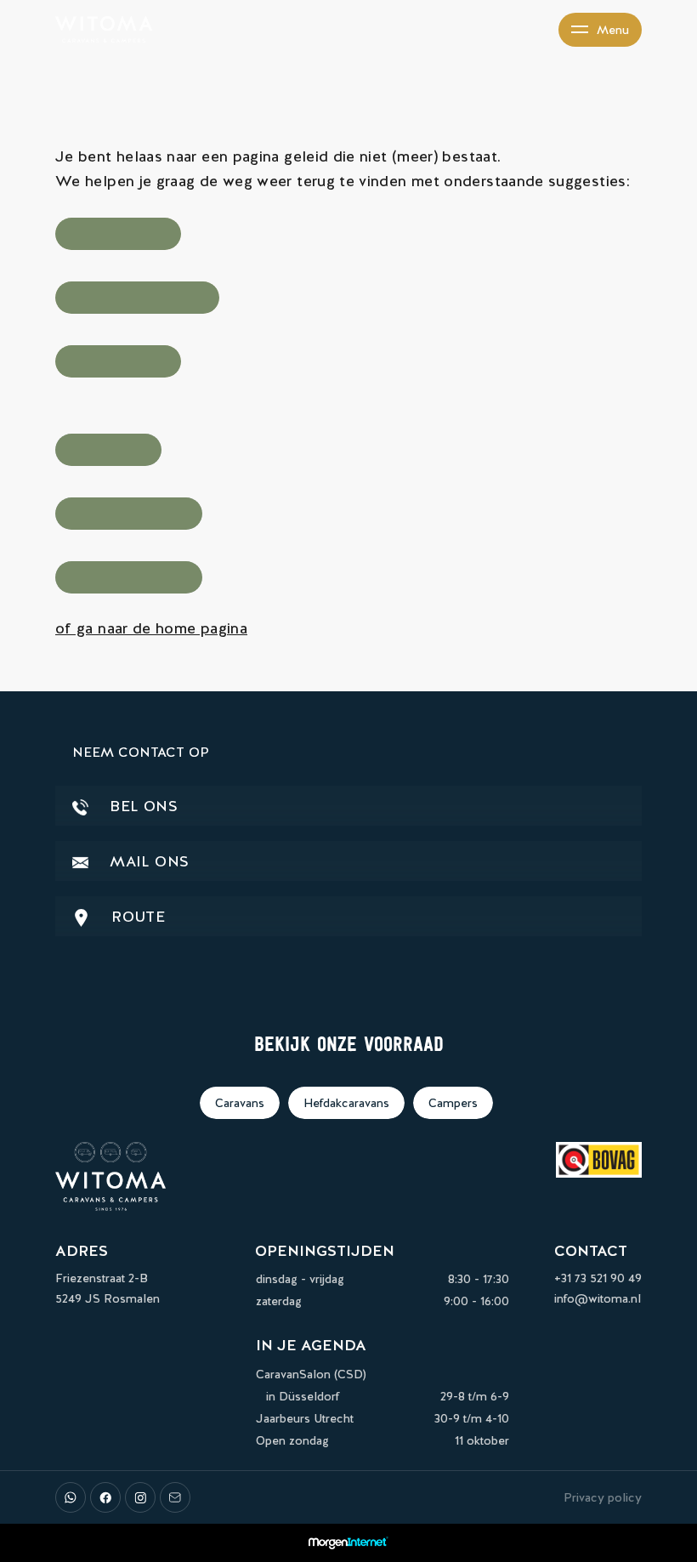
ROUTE (136, 916)
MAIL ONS (147, 861)
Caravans (239, 1102)
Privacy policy (603, 1497)
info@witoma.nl (597, 1298)
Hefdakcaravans (346, 1102)
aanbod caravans (118, 233)
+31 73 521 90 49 (598, 1278)
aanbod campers (118, 361)
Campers (453, 1102)
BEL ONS (141, 805)
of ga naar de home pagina (151, 628)
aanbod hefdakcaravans (137, 297)
